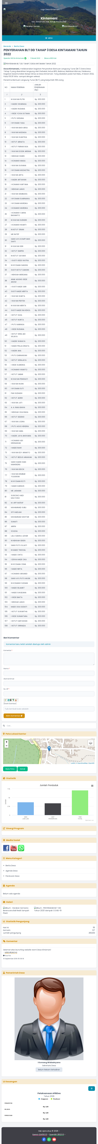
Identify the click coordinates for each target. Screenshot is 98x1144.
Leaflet (73, 763)
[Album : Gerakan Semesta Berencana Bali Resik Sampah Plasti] (18, 910)
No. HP (6, 689)
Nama (7, 668)
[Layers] (90, 743)
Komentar (8, 650)
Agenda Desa (11, 871)
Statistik (11, 778)
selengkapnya (11, 946)
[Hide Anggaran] (43, 1099)
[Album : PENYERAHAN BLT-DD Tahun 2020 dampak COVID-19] (49, 910)
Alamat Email (9, 679)
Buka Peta (10, 769)
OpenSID (91, 763)
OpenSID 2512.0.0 (56, 1134)
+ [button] (6, 741)
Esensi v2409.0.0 (40, 1134)
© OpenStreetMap (81, 763)
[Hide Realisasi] (55, 1099)
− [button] (6, 745)
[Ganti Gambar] (10, 704)
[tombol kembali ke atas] (92, 1138)
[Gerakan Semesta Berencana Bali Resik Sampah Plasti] (20, 30)
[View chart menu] (92, 785)
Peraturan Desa (12, 876)
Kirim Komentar (13, 715)
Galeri (9, 902)
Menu (50, 38)
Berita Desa (19, 46)
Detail (22, 769)
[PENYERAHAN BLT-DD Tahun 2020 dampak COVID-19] (59, 30)
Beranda (7, 46)
